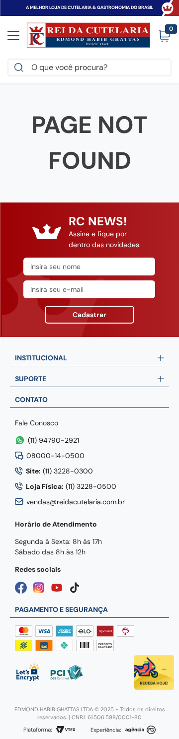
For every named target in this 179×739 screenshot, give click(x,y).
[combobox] (89, 67)
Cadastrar (89, 314)
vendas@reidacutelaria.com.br (75, 501)
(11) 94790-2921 (53, 440)
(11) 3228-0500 (71, 486)
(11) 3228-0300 (59, 471)
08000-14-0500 (55, 455)
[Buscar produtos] (20, 67)
